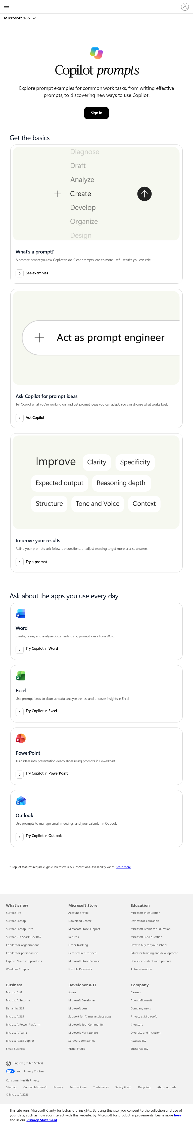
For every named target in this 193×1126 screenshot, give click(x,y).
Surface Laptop (16, 921)
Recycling (144, 1087)
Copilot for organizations (22, 945)
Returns (73, 937)
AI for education (141, 969)
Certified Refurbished (82, 953)
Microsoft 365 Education (146, 937)
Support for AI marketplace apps (89, 1016)
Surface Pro (13, 913)
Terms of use (78, 1087)
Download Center (79, 921)
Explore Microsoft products (24, 961)
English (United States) (28, 1063)
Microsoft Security (18, 1000)
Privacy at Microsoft (144, 1016)
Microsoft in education (145, 913)
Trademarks (101, 1087)
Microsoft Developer (81, 1000)
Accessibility (138, 1040)
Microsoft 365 (17, 17)
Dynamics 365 (15, 1008)
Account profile (78, 913)
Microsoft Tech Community (86, 1024)
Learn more (123, 867)
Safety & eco (123, 1087)
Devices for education (145, 921)
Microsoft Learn (78, 1008)
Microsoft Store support (84, 929)
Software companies (81, 1040)
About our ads (166, 1087)
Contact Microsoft (35, 1087)
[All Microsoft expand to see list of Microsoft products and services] (6, 7)
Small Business (15, 1048)
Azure (72, 992)
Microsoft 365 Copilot (20, 1040)
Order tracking (78, 945)
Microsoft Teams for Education (151, 929)
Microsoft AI (14, 992)
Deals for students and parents (151, 961)
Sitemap (11, 1087)
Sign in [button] (96, 113)
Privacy (58, 1087)
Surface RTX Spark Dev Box (23, 937)
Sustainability (139, 1048)
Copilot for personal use (22, 953)
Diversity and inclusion (146, 1032)
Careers (136, 992)
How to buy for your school (149, 945)
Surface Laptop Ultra (19, 929)
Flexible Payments (80, 969)
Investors (137, 1024)
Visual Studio (76, 1048)
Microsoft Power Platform (23, 1024)
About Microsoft (141, 1000)
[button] (96, 214)
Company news (141, 1008)
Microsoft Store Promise (84, 961)
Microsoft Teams (16, 1032)
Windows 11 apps (17, 969)
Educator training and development (154, 953)
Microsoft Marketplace (83, 1032)
